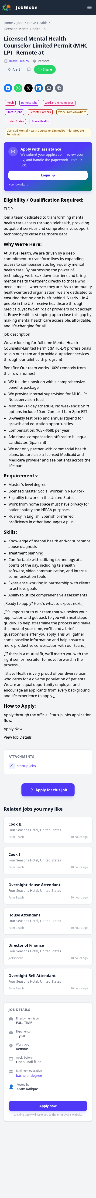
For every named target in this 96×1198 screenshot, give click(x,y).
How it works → (18, 184)
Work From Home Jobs (59, 103)
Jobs (20, 23)
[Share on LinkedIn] (38, 88)
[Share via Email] (49, 88)
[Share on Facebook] (8, 88)
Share (47, 69)
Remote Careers (40, 112)
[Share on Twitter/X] (28, 88)
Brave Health (37, 23)
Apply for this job (51, 789)
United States (15, 121)
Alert (16, 69)
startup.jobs (26, 766)
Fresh (10, 103)
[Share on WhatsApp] (18, 88)
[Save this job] (29, 69)
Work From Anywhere (72, 112)
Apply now (48, 1106)
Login (45, 175)
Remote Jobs (29, 103)
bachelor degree (29, 1075)
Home (8, 23)
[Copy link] (59, 88)
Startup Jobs (14, 112)
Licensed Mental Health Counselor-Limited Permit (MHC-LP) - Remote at (46, 132)
